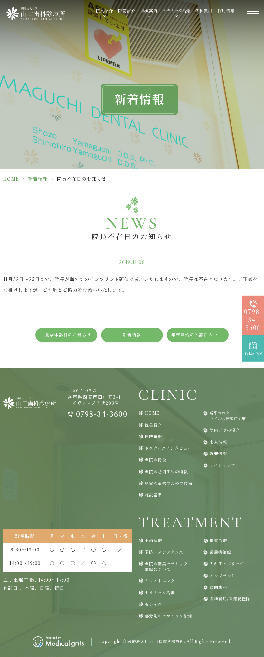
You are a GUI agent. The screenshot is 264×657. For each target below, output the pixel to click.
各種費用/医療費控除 (230, 598)
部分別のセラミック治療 (168, 615)
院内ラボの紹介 (225, 430)
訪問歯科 (218, 587)
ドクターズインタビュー (168, 448)
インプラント (222, 575)
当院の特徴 (155, 459)
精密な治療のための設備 (168, 483)
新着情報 (38, 178)
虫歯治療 (153, 540)
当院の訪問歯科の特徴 (166, 471)
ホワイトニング (160, 580)
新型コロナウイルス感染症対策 (228, 415)
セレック (153, 604)
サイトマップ (222, 465)
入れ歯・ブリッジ (227, 563)
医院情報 (153, 436)
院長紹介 (153, 424)
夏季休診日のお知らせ (68, 335)
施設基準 (153, 494)
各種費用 (203, 11)
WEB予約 (253, 353)
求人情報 (218, 442)
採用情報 (226, 11)
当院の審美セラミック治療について (166, 566)
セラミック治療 (160, 592)
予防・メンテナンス (164, 552)
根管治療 (218, 540)
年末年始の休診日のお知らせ (200, 335)
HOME (11, 178)
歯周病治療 (220, 552)
